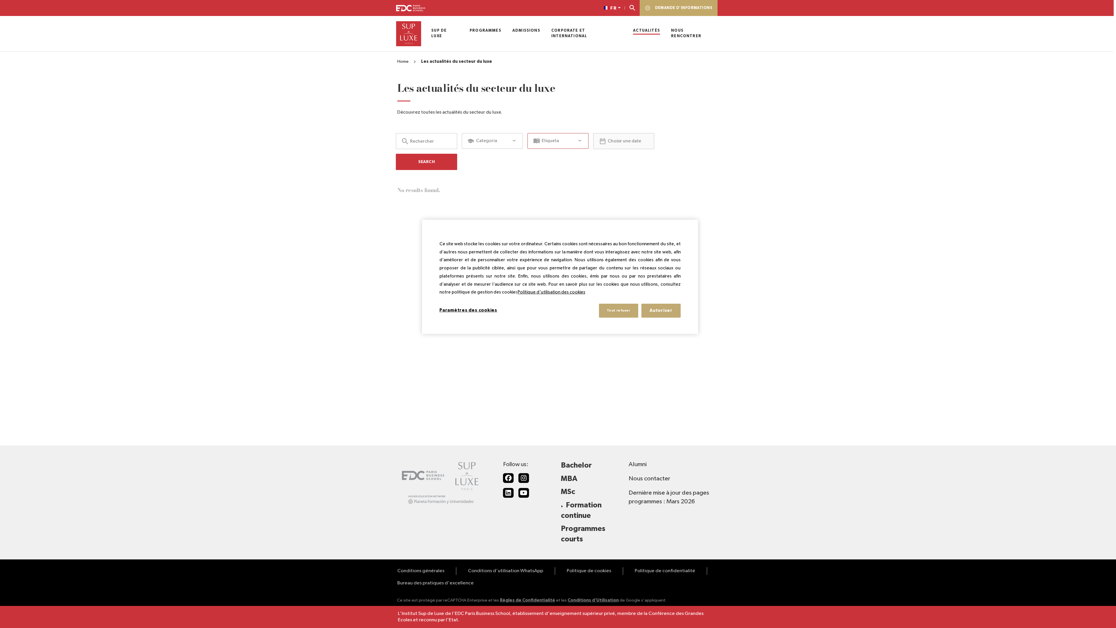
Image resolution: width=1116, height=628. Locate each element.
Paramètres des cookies (468, 310)
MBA (569, 478)
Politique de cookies (589, 570)
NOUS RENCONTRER (686, 33)
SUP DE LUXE (439, 33)
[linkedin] (508, 493)
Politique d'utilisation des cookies (551, 292)
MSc (568, 491)
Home (403, 61)
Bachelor (576, 465)
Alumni (638, 464)
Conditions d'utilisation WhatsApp (505, 570)
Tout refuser (618, 310)
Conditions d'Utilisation (593, 600)
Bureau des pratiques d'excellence (435, 583)
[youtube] (523, 493)
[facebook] (508, 478)
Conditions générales (420, 570)
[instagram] (523, 478)
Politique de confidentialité (665, 570)
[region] (560, 277)
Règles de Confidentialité (527, 600)
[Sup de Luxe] (408, 33)
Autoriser (661, 310)
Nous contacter (649, 478)
